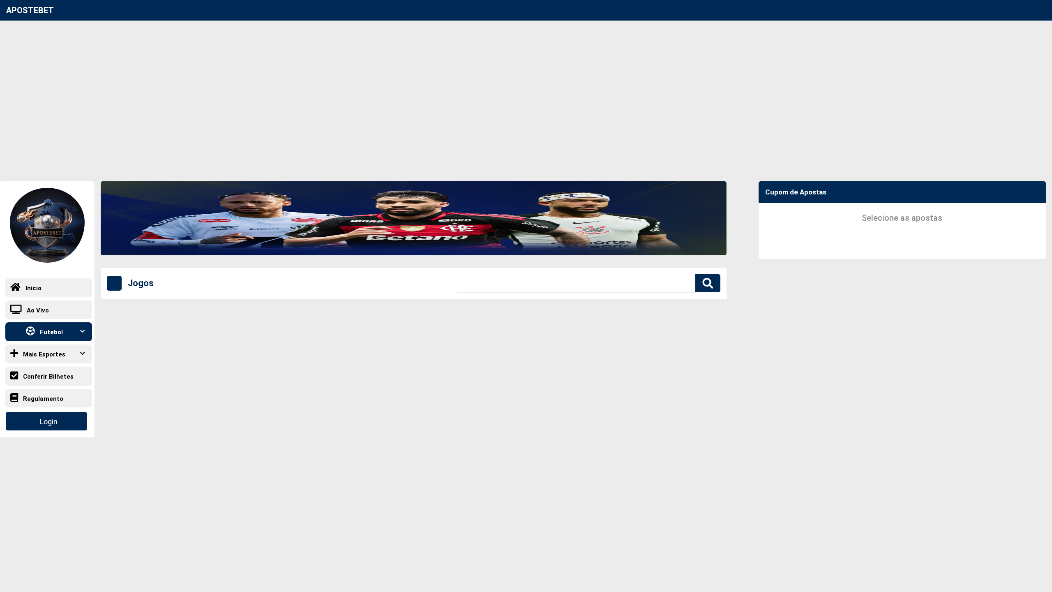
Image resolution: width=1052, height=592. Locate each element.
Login (49, 421)
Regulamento (42, 398)
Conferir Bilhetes (47, 376)
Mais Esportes (43, 354)
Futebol (50, 332)
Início (33, 288)
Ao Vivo (37, 310)
